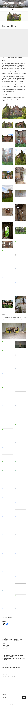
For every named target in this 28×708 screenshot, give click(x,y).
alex (12, 24)
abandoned (7, 658)
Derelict (6, 655)
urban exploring (20, 658)
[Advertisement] (14, 43)
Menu (14, 9)
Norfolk (17, 655)
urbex (5, 659)
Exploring (12, 655)
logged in (10, 667)
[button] (7, 124)
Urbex (11, 656)
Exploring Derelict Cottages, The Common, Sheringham (7, 639)
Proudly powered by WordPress (8, 704)
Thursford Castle (5, 645)
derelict (12, 658)
